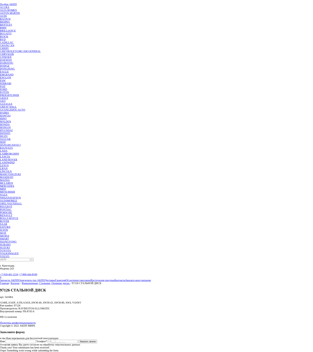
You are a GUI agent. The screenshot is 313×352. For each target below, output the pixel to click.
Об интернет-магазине (77, 280)
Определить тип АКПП (31, 280)
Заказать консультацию (138, 280)
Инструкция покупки (102, 280)
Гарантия (60, 280)
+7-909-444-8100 (28, 274)
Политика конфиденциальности (18, 322)
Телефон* (41, 341)
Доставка (50, 280)
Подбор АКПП (8, 4)
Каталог (15, 283)
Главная (4, 283)
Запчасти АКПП (9, 280)
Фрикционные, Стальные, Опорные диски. (46, 283)
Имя (2, 341)
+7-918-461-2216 (9, 274)
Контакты (119, 280)
